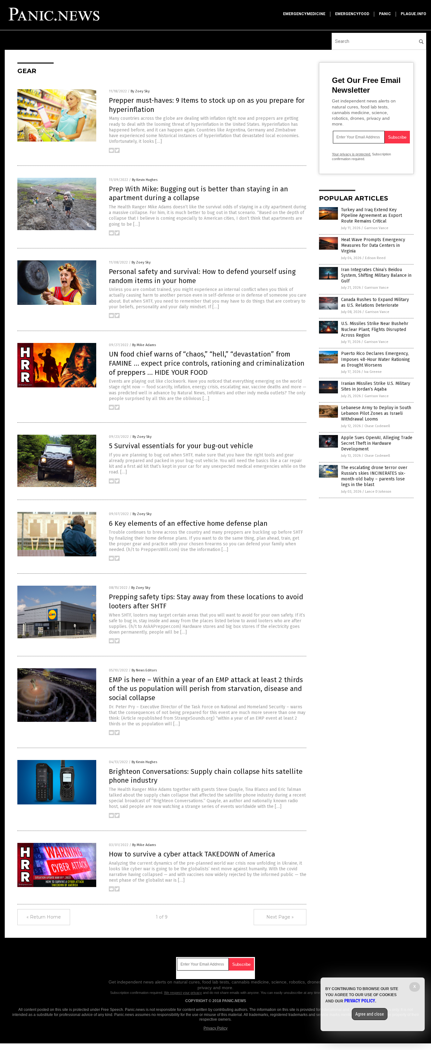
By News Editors (144, 670)
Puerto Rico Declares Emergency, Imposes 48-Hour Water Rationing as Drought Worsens (375, 359)
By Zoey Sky (140, 91)
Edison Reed (375, 258)
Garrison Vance (376, 228)
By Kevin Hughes (144, 180)
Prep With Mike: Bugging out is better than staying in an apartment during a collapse (198, 193)
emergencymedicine (304, 14)
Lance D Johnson (378, 492)
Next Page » (280, 917)
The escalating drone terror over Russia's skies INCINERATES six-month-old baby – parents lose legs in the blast (374, 476)
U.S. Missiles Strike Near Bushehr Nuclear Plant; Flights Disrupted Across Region (374, 329)
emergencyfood (352, 14)
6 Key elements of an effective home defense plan (188, 523)
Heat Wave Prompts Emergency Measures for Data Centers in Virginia (373, 245)
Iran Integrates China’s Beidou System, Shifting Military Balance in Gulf (376, 275)
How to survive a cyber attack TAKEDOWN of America (192, 854)
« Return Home (44, 917)
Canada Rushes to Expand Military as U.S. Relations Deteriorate (375, 302)
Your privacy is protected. (351, 154)
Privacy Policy (215, 1028)
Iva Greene (373, 372)
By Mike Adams (144, 345)
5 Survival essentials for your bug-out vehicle (181, 446)
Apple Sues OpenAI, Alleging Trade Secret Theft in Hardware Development (376, 443)
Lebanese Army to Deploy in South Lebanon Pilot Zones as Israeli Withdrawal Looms (376, 413)
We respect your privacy (183, 993)
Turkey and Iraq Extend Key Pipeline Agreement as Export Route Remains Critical (371, 215)
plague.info (413, 14)
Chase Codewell (377, 426)
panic (385, 14)
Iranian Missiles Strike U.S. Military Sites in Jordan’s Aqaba (375, 386)
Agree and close (369, 1014)
